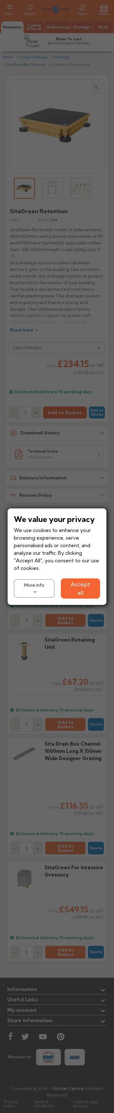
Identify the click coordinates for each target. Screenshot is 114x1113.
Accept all (80, 588)
